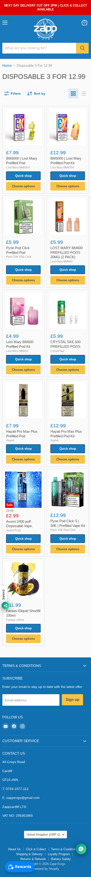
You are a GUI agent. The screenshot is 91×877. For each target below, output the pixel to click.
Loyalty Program (59, 854)
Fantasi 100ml (15, 620)
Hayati (10, 440)
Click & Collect (36, 849)
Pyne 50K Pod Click (18, 256)
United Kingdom (43, 834)
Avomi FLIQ (13, 530)
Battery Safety (61, 859)
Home (7, 65)
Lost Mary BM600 (61, 261)
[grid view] (73, 93)
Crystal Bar (57, 351)
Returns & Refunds (33, 859)
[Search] (82, 48)
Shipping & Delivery (29, 854)
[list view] (83, 93)
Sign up (72, 700)
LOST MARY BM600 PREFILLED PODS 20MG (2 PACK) (66, 252)
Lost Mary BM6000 (18, 167)
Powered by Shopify (45, 868)
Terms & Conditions (64, 849)
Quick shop (23, 175)
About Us (14, 849)
